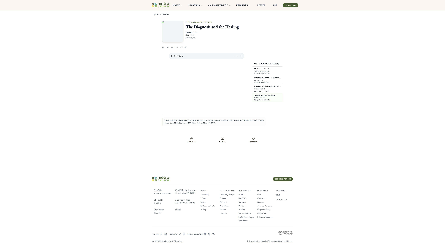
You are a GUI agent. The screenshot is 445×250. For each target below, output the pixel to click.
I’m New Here (290, 5)
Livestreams (261, 198)
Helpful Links (262, 213)
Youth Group (224, 206)
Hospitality (242, 198)
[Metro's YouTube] (213, 234)
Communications (244, 213)
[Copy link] (186, 47)
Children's (223, 202)
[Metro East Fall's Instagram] (165, 234)
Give (275, 5)
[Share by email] (176, 47)
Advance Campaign (264, 206)
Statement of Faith (208, 206)
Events (261, 5)
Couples (223, 210)
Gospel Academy (263, 210)
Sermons (260, 202)
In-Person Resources (265, 217)
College (223, 198)
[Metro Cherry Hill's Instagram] (184, 234)
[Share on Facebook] (163, 47)
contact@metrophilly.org (282, 241)
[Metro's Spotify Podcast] (205, 234)
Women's (223, 213)
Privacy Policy (253, 241)
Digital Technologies (246, 217)
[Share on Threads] (172, 47)
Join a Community (218, 5)
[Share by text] (181, 47)
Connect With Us (283, 179)
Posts (259, 195)
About (176, 5)
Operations (242, 221)
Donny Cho (189, 35)
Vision (203, 198)
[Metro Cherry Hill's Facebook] (180, 234)
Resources (242, 5)
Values (203, 202)
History (203, 210)
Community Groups (227, 195)
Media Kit (266, 241)
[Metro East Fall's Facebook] (161, 234)
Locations (194, 5)
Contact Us (281, 199)
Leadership (205, 195)
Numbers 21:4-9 (191, 33)
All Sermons (163, 14)
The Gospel (281, 190)
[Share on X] (167, 47)
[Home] (160, 5)
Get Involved (244, 190)
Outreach (242, 202)
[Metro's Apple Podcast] (209, 234)
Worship (241, 210)
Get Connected (227, 190)
